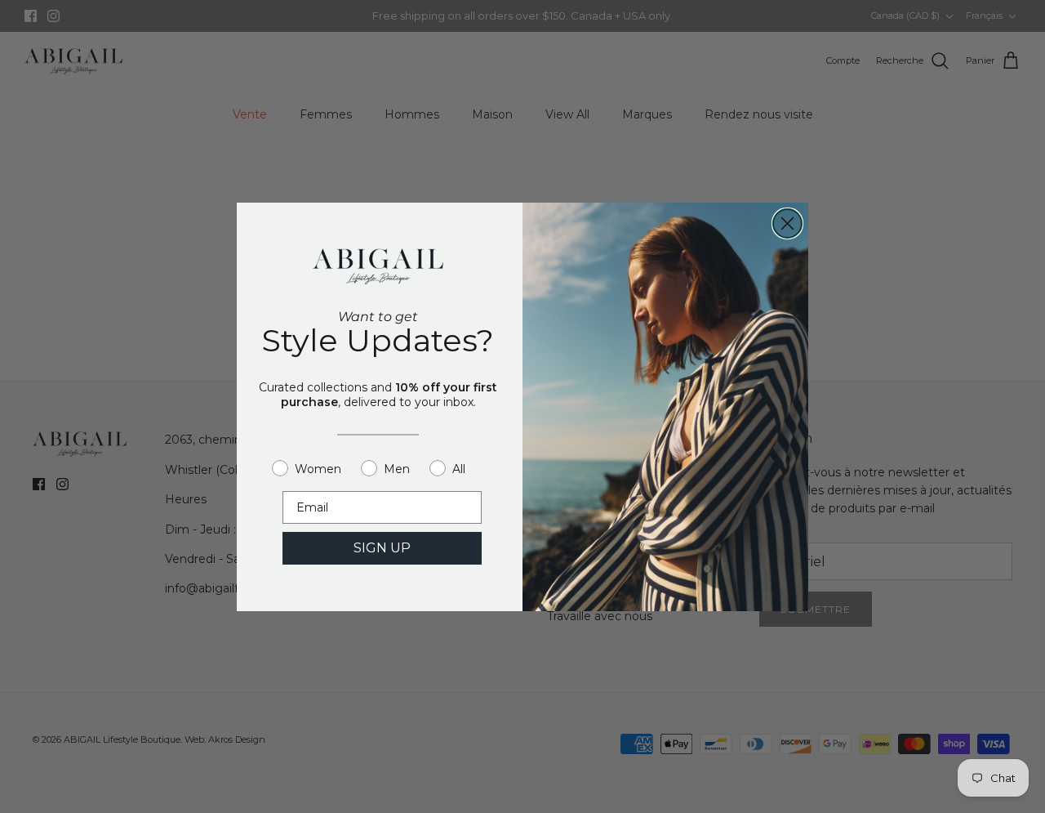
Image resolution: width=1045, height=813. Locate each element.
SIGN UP (382, 548)
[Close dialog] (787, 223)
